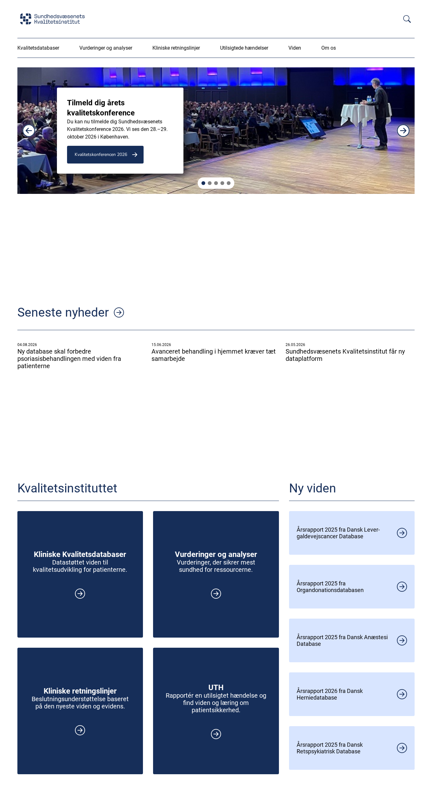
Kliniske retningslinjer (176, 48)
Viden (294, 48)
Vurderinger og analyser (105, 48)
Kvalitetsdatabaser (38, 48)
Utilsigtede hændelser (244, 48)
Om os (328, 48)
